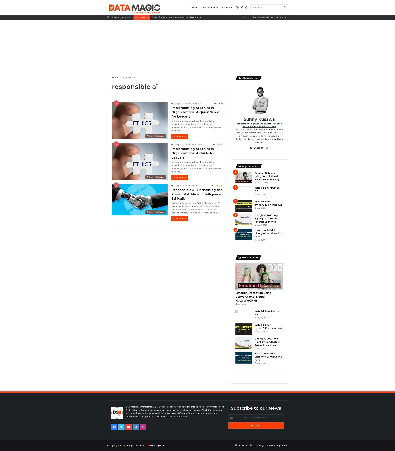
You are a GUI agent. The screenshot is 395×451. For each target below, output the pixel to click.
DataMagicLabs (157, 445)
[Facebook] (252, 148)
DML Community (210, 7)
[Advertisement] (197, 44)
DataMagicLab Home (263, 17)
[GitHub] (263, 148)
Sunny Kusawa (180, 103)
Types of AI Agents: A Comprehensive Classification (177, 17)
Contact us (227, 7)
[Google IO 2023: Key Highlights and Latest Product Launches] (243, 219)
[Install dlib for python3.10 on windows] (243, 206)
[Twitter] (255, 148)
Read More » (180, 136)
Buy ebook (281, 17)
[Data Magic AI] (134, 8)
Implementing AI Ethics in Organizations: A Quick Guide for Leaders (195, 112)
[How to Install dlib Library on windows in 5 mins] (243, 234)
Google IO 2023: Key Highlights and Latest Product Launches (267, 218)
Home (195, 7)
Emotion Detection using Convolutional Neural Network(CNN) (267, 176)
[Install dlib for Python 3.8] (243, 192)
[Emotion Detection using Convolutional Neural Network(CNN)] (243, 177)
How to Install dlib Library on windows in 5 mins (268, 233)
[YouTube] (259, 148)
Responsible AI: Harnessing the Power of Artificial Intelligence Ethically (196, 194)
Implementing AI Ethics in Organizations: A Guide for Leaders (193, 153)
